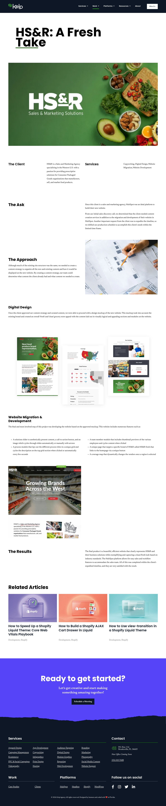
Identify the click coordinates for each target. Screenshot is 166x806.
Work (94, 6)
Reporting (61, 762)
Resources (124, 6)
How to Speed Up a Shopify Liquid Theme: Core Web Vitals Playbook (29, 630)
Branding (86, 748)
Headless (75, 787)
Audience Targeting (65, 748)
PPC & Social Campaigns (19, 762)
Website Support (89, 766)
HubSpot (64, 787)
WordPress (99, 787)
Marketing (86, 753)
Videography (13, 766)
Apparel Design (15, 748)
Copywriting (38, 753)
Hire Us (152, 6)
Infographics (38, 757)
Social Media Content (91, 762)
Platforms (108, 6)
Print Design (38, 762)
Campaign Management (18, 753)
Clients (38, 787)
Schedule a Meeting (83, 702)
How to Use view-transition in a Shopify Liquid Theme (133, 628)
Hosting (36, 766)
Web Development (65, 766)
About (138, 6)
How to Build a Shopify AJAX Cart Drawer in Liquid (81, 628)
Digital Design (63, 753)
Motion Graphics (64, 757)
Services (82, 6)
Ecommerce (13, 757)
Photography (87, 757)
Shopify (87, 787)
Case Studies (13, 787)
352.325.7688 (118, 760)
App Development (40, 748)
